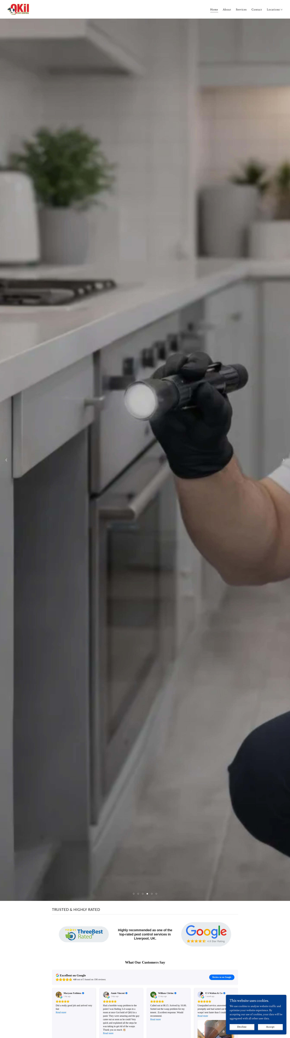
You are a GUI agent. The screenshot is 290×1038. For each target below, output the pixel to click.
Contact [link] (256, 9)
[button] (275, 9)
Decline (242, 1026)
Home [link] (214, 9)
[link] (18, 8)
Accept (270, 1026)
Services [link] (241, 9)
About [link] (227, 9)
